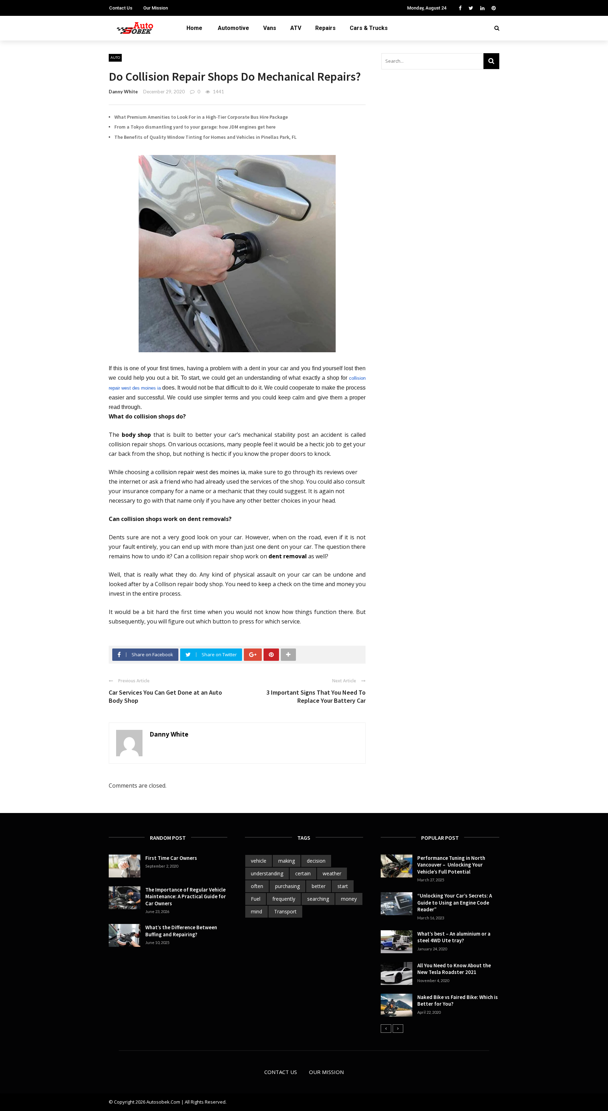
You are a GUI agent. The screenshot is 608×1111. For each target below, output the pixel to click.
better (318, 886)
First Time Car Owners (171, 858)
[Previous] (386, 1028)
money (349, 898)
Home (194, 28)
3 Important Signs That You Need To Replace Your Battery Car (316, 696)
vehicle (258, 860)
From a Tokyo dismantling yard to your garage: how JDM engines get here (195, 127)
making (286, 860)
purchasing (287, 886)
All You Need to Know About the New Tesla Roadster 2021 (454, 969)
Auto (115, 57)
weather (332, 873)
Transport (285, 911)
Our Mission (155, 8)
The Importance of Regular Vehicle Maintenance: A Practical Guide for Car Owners (185, 896)
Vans (269, 28)
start (342, 886)
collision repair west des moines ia (200, 472)
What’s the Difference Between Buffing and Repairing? (181, 931)
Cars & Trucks (369, 28)
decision (316, 860)
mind (256, 911)
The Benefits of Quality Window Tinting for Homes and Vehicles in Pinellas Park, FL (205, 137)
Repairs (325, 28)
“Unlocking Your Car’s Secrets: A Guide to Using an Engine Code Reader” (454, 902)
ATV (295, 28)
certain (303, 873)
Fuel (255, 898)
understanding (267, 873)
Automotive (233, 28)
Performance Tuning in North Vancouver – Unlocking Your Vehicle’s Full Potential (451, 865)
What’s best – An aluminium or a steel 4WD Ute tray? (453, 937)
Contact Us (120, 8)
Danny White (123, 91)
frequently (283, 898)
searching (318, 898)
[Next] (398, 1028)
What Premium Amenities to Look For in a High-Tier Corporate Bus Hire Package (201, 117)
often (257, 886)
